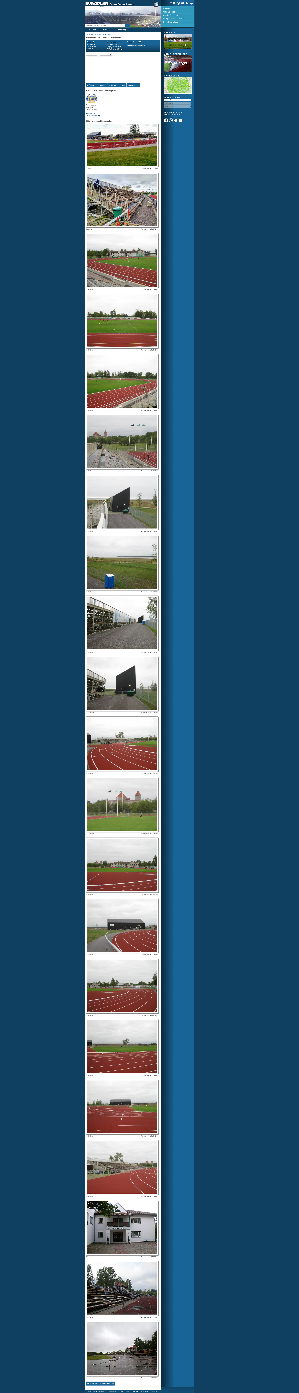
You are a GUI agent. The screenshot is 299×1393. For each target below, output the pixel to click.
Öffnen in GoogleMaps (96, 85)
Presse (128, 1391)
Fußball (92, 30)
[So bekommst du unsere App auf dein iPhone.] (181, 120)
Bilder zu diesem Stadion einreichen (100, 1383)
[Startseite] (97, 5)
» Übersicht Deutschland (172, 114)
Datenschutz (154, 1391)
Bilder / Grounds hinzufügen (96, 1391)
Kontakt (135, 1391)
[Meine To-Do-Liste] (174, 3)
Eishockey (122, 30)
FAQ (121, 1391)
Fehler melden (112, 1391)
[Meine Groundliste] (171, 3)
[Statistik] (183, 3)
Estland (97, 34)
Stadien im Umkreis (117, 85)
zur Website (91, 113)
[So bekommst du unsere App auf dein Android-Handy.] (176, 120)
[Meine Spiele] (179, 3)
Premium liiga (105, 34)
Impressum (144, 1391)
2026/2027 (178, 63)
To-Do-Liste (134, 85)
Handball (106, 30)
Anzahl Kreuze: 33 (134, 42)
